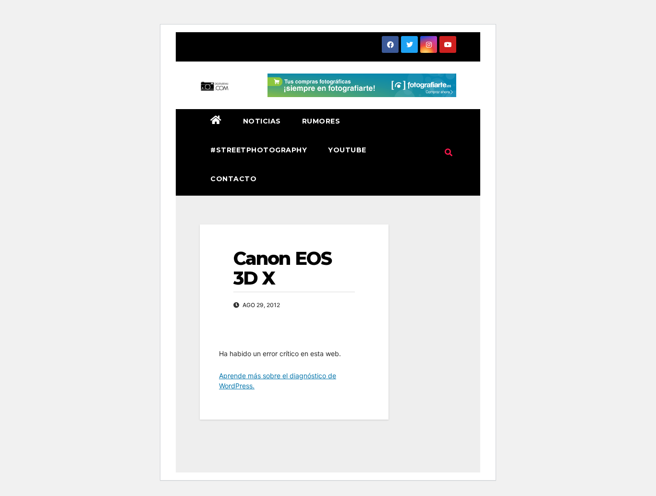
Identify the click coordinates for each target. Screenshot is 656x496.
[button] (448, 152)
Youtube (347, 150)
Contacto (233, 178)
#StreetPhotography (258, 150)
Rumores (321, 121)
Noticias (262, 121)
